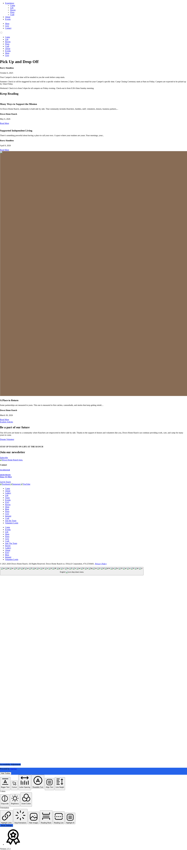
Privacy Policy (101, 564)
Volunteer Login (11, 523)
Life (11, 8)
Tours (7, 498)
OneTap (13, 769)
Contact (8, 28)
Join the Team (10, 521)
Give (7, 26)
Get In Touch (5, 482)
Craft (12, 15)
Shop (7, 23)
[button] (5, 783)
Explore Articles (6, 422)
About (7, 17)
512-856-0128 (5, 470)
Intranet (8, 516)
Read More (4, 123)
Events (8, 19)
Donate (3, 439)
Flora (12, 12)
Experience (9, 3)
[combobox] (71, 571)
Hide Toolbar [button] (5, 773)
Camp (12, 5)
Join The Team (11, 543)
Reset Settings (6, 825)
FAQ (7, 502)
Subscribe (4, 458)
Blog (7, 509)
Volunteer (10, 439)
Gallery (8, 493)
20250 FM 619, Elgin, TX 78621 (6, 476)
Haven (13, 10)
